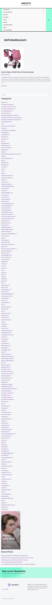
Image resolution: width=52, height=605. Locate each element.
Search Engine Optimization (7, 433)
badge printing (4, 149)
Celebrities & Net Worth (6, 175)
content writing (4, 188)
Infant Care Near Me (5, 307)
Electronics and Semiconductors (8, 248)
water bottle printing (5, 494)
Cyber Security (4, 220)
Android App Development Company (9, 115)
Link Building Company (6, 330)
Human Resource (5, 302)
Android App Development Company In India (11, 117)
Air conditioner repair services (7, 106)
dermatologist (4, 225)
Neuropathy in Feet (5, 369)
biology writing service (6, 158)
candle (2, 169)
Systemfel (3, 468)
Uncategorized (4, 485)
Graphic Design (4, 285)
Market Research (5, 345)
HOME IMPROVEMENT (8, 24)
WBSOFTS (26, 3)
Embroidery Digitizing (5, 251)
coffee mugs (4, 182)
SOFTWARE (3, 455)
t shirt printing (4, 470)
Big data (3, 156)
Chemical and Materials (6, 177)
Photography (4, 408)
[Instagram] (2, 589)
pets (2, 403)
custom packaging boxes (6, 203)
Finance (3, 268)
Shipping (3, 442)
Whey (2, 500)
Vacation (3, 487)
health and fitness (5, 289)
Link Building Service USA (6, 334)
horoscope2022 (4, 298)
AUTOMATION (4, 134)
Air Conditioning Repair (6, 111)
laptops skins (4, 315)
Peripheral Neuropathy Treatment (8, 388)
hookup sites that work (6, 296)
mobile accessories (5, 354)
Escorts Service (4, 259)
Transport (3, 481)
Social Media (4, 451)
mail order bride (4, 343)
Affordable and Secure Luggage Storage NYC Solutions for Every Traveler (17, 557)
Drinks (2, 238)
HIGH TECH (3, 291)
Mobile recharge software (7, 358)
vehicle (2, 492)
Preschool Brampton (5, 412)
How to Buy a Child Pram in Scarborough (17, 72)
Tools (2, 477)
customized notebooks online (7, 216)
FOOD (2, 274)
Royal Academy (4, 425)
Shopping (3, 444)
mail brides (3, 341)
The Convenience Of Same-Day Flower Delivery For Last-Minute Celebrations (18, 564)
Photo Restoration (5, 405)
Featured (3, 263)
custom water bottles (6, 205)
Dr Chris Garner (4, 235)
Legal (2, 322)
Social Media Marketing (6, 453)
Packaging (3, 382)
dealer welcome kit (5, 223)
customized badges (5, 210)
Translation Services (5, 479)
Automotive (3, 139)
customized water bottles (6, 218)
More (2, 362)
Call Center (3, 167)
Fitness (2, 272)
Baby (2, 74)
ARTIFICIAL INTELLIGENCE (7, 126)
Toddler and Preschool (6, 474)
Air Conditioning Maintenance (7, 108)
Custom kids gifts (5, 199)
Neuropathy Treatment (6, 371)
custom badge (4, 195)
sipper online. (4, 449)
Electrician (3, 246)
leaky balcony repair (5, 319)
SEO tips (3, 440)
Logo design (4, 339)
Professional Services (6, 418)
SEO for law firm (4, 438)
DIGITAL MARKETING (7, 12)
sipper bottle (4, 446)
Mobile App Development (6, 356)
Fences (3, 266)
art (1, 124)
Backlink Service (4, 145)
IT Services (3, 309)
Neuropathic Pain (5, 367)
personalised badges (5, 390)
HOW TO (3, 300)
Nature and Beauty (5, 365)
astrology (3, 128)
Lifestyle (3, 326)
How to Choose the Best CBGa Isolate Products (11, 562)
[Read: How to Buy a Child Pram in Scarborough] (12, 58)
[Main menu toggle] (48, 19)
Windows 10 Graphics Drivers (7, 505)
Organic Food (4, 380)
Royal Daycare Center (6, 429)
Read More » (4, 86)
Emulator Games (4, 253)
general (3, 281)
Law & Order (4, 317)
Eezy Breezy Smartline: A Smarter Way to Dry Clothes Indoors (14, 555)
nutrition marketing (5, 375)
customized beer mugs (6, 212)
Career (2, 173)
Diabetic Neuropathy (5, 227)
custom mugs (4, 201)
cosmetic (3, 190)
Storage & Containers (6, 461)
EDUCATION (5, 17)
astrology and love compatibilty (8, 130)
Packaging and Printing (6, 384)
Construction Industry (6, 184)
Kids (2, 311)
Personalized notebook (6, 397)
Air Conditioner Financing (6, 104)
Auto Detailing (4, 132)
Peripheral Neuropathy (6, 386)
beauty (2, 152)
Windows (3, 502)
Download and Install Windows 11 (8, 233)
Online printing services (6, 377)
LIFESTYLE (3, 328)
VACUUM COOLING (5, 489)
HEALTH (5, 19)
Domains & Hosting (5, 231)
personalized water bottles (7, 399)
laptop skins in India (5, 313)
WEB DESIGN (4, 496)
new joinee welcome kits (6, 373)
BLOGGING (3, 162)
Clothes (3, 179)
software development (6, 457)
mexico (3, 352)
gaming (2, 276)
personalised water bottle (6, 393)
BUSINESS (5, 14)
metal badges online (5, 350)
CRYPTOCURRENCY (7, 29)
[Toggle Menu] (43, 9)
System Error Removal (6, 466)
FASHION (5, 22)
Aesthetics (3, 102)
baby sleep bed (4, 143)
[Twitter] (7, 589)
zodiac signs (4, 509)
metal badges (4, 347)
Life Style (3, 324)
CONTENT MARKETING (6, 186)
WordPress (3, 507)
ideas (2, 304)
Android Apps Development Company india (10, 119)
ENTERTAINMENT (5, 255)
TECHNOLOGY (6, 9)
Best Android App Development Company (10, 154)
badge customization (5, 147)
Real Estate (3, 423)
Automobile (3, 136)
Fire (2, 270)
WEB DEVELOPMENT (6, 498)
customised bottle (5, 207)
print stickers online (5, 414)
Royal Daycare (4, 427)
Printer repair (4, 416)
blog (2, 160)
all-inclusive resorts (5, 113)
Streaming (3, 464)
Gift (2, 283)
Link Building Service (5, 332)
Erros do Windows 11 (5, 257)
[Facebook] (5, 589)
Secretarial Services (5, 436)
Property (3, 421)
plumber (3, 410)
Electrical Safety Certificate (7, 244)
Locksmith (3, 337)
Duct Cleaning (4, 240)
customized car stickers (6, 214)
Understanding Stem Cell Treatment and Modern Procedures (14, 560)
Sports (2, 459)
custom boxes (4, 197)
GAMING (3, 279)
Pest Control (4, 401)
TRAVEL (5, 27)
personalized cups (5, 395)
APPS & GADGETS (5, 121)
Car (2, 171)
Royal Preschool (4, 431)
